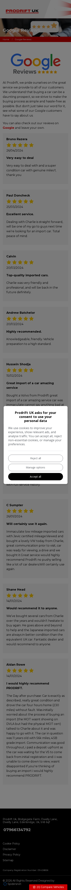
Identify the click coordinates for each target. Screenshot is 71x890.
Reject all (35, 458)
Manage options (35, 467)
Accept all (35, 476)
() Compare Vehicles (50, 887)
